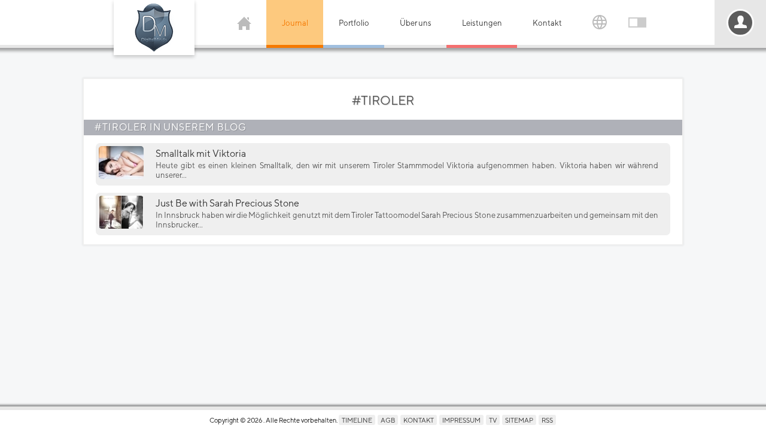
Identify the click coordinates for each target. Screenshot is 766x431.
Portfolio (354, 23)
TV (493, 420)
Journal (295, 23)
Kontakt (547, 23)
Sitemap (519, 420)
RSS (547, 420)
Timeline (357, 420)
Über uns (415, 23)
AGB (388, 420)
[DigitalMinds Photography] (154, 27)
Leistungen (482, 23)
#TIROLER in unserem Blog (171, 127)
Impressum (461, 420)
